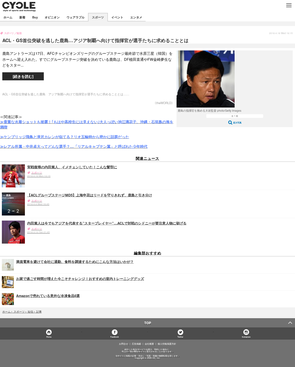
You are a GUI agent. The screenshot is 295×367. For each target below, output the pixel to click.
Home (48, 337)
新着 (22, 17)
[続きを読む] (23, 76)
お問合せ (123, 344)
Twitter (180, 337)
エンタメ (136, 17)
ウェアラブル (76, 17)
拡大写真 (237, 123)
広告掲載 (136, 344)
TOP (147, 322)
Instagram (246, 337)
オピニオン (52, 17)
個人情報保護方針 (167, 344)
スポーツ (98, 17)
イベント (117, 17)
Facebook (114, 337)
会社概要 (149, 344)
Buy (35, 17)
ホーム (7, 17)
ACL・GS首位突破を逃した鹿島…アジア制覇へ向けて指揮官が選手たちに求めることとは (95, 40)
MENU (288, 5)
